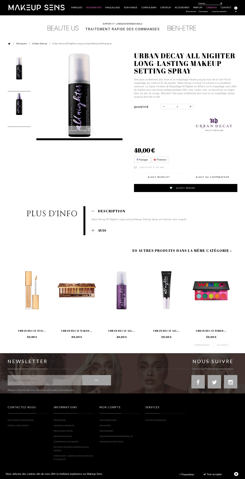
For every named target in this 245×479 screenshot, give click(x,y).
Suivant (222, 345)
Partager (143, 159)
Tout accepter (214, 474)
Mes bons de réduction (111, 441)
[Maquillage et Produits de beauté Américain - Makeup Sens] (36, 7)
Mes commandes (108, 420)
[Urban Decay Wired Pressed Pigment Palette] (211, 290)
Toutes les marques (155, 420)
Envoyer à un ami (152, 167)
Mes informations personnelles (116, 436)
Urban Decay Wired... (211, 330)
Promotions (60, 420)
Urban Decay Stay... (32, 330)
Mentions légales (63, 436)
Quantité (141, 107)
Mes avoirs (105, 425)
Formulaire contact (18, 425)
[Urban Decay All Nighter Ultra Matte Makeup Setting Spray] (121, 290)
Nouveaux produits (64, 425)
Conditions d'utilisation (66, 441)
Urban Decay (39, 43)
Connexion (203, 11)
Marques (21, 43)
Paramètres (187, 474)
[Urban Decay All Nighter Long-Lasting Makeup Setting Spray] (19, 68)
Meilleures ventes (63, 431)
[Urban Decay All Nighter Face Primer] (166, 290)
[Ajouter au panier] (105, 273)
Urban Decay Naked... (76, 330)
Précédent (202, 345)
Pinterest (161, 159)
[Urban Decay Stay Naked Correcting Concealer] (31, 290)
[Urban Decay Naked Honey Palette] (76, 290)
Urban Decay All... (121, 330)
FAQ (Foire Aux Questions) (21, 420)
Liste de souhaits (219, 11)
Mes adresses (106, 431)
